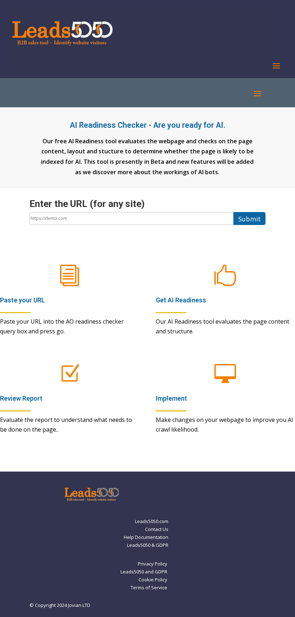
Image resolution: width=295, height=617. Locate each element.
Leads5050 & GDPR (147, 545)
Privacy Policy (152, 564)
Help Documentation (146, 537)
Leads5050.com (151, 521)
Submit (249, 219)
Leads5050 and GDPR (144, 572)
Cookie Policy (153, 580)
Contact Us (156, 529)
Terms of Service (149, 588)
